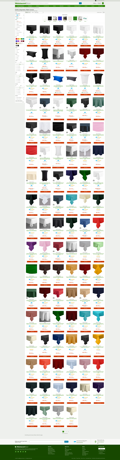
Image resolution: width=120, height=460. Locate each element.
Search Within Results (19, 100)
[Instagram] (15, 451)
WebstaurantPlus (50, 448)
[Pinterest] (25, 451)
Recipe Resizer (50, 452)
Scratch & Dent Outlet (68, 449)
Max (20, 85)
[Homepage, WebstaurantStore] (23, 3)
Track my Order (101, 450)
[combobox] (59, 3)
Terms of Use (83, 458)
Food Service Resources (68, 452)
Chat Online (101, 452)
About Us (83, 448)
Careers (83, 450)
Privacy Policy (78, 458)
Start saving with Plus (80, 442)
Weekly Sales (67, 450)
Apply (20, 64)
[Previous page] (61, 431)
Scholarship (84, 452)
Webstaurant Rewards (51, 449)
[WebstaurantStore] (26, 447)
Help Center (17, 0)
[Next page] (68, 431)
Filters (16, 12)
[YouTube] (18, 451)
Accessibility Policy (88, 458)
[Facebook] (20, 451)
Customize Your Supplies (51, 451)
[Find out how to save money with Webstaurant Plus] (29, 39)
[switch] (103, 12)
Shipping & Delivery (102, 453)
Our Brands (84, 449)
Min (15, 85)
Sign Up (66, 441)
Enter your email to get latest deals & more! (21, 442)
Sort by (33, 12)
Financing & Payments (85, 451)
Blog (65, 448)
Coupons (66, 451)
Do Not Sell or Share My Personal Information (98, 458)
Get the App (23, 0)
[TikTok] (23, 451)
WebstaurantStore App (51, 450)
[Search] (23, 102)
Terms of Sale (73, 458)
